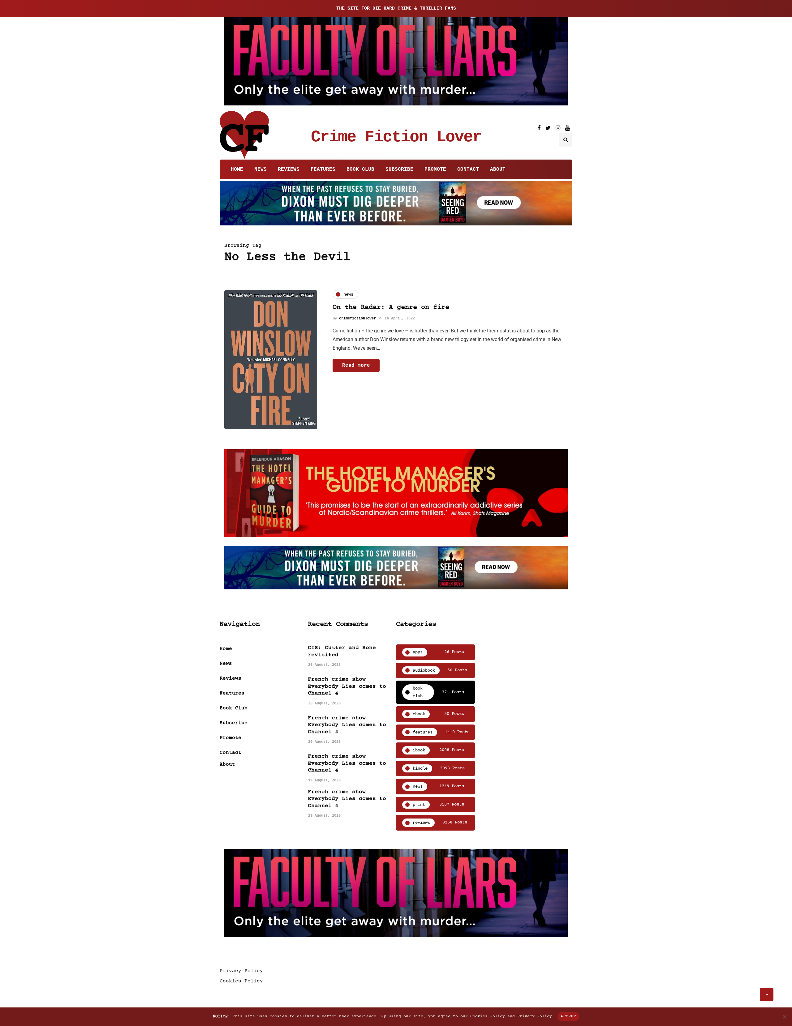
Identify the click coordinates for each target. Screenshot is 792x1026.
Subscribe (399, 169)
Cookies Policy (241, 981)
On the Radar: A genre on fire (391, 307)
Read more (356, 365)
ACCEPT (568, 1016)
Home (237, 169)
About (498, 169)
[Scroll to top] (766, 994)
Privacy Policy (241, 971)
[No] (784, 1017)
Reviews (288, 169)
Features (323, 169)
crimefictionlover (357, 318)
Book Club (360, 169)
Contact (468, 169)
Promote (435, 169)
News (260, 169)
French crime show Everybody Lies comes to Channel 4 (347, 686)
